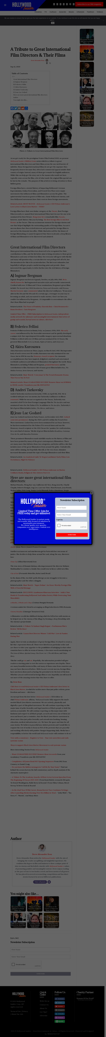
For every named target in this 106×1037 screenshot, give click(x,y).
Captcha (59, 520)
